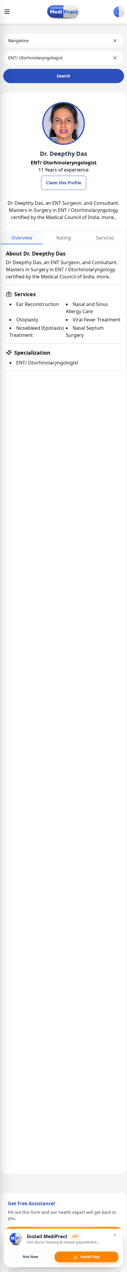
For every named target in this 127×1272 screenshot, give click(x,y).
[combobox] (8, 41)
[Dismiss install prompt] (115, 1235)
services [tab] (105, 237)
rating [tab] (63, 237)
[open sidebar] (7, 11)
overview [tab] (22, 237)
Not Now (30, 1256)
